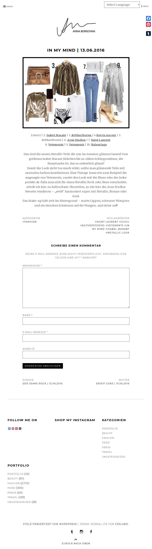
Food (106, 442)
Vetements (56, 144)
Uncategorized (113, 456)
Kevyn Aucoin (106, 135)
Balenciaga (99, 144)
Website (29, 349)
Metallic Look (118, 232)
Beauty (107, 433)
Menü (9, 6)
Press (106, 447)
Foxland (121, 524)
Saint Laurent (100, 140)
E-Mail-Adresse (35, 332)
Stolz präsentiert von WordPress (50, 524)
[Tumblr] (148, 33)
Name (28, 315)
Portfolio (110, 428)
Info (146, 6)
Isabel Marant (56, 135)
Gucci (125, 221)
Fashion (30, 221)
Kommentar (32, 265)
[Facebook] (148, 18)
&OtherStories (81, 135)
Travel (107, 452)
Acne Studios (76, 140)
